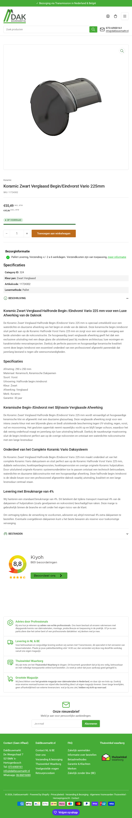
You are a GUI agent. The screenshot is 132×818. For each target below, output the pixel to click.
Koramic (7, 180)
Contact (75, 798)
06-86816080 (23, 775)
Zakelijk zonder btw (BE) (82, 773)
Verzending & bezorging (49, 759)
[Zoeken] (93, 29)
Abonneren (91, 723)
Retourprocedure (45, 773)
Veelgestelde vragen (47, 768)
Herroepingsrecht (61, 798)
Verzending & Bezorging (76, 794)
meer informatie (117, 257)
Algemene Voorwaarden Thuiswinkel (108, 794)
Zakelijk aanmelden (79, 750)
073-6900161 (114, 28)
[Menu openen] (125, 16)
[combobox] (50, 29)
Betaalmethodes (77, 759)
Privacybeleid (57, 794)
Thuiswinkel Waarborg (48, 764)
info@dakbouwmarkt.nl (117, 31)
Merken (72, 768)
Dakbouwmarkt (20, 794)
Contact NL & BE (45, 750)
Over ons (41, 754)
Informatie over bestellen (82, 754)
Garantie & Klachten (79, 764)
